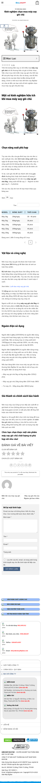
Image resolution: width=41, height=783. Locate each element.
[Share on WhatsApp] (11, 465)
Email (5, 544)
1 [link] (30, 242)
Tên (5, 536)
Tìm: (15, 205)
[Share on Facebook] (15, 465)
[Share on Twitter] (18, 465)
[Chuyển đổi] (1, 665)
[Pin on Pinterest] (26, 465)
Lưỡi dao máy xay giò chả (19, 286)
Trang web (7, 552)
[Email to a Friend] (22, 465)
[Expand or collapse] (36, 58)
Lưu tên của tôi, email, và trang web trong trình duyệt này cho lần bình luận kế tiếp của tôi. (20, 562)
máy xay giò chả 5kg (29, 303)
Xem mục (7, 198)
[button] (9, 212)
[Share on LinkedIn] (30, 465)
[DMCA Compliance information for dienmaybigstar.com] (20, 746)
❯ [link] (36, 242)
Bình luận (7, 517)
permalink (20, 474)
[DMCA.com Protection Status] (14, 740)
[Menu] (2, 2)
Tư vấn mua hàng (20, 9)
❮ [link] (25, 242)
